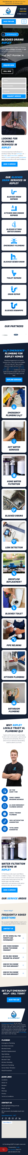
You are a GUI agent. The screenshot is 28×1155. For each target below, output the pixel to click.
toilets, (5, 155)
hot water (11, 370)
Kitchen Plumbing (7, 1062)
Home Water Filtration (8, 1068)
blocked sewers (17, 1029)
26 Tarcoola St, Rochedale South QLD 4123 (13, 1112)
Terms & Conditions (8, 1096)
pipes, (21, 153)
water (9, 157)
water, (20, 49)
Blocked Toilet (6, 1059)
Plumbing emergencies (8, 1023)
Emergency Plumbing (8, 1043)
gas (25, 49)
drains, (16, 155)
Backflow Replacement (9, 1051)
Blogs (3, 1088)
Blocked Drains (6, 1049)
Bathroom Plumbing (8, 1065)
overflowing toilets (13, 368)
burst (18, 153)
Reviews (4, 1085)
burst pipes (18, 1028)
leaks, (7, 49)
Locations (4, 1080)
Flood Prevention (7, 1070)
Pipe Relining (5, 1054)
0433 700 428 (6, 1108)
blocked (12, 155)
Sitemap (4, 1091)
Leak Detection (6, 1057)
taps (25, 153)
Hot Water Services (7, 1046)
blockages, (12, 49)
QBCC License (11, 1150)
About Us (4, 1083)
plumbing (23, 157)
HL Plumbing (22, 1032)
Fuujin (18, 1147)
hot (17, 49)
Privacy (4, 1094)
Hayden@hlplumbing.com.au (10, 1106)
